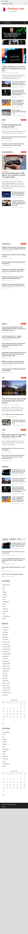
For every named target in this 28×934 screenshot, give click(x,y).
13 (14, 711)
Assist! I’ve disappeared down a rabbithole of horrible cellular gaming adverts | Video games (18, 102)
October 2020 (6, 690)
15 (21, 711)
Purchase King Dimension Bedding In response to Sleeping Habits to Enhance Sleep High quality (13, 560)
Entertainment (5, 171)
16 (24, 711)
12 (10, 711)
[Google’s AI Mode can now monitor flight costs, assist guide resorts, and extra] (14, 49)
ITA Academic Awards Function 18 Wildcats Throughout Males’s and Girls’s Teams (13, 144)
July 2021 (5, 673)
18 (7, 714)
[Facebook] (25, 3)
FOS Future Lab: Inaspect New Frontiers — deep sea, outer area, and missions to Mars (13, 285)
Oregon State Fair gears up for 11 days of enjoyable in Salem (18, 421)
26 (10, 716)
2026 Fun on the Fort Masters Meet (14, 414)
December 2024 (6, 663)
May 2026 (5, 634)
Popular (5, 539)
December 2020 (6, 687)
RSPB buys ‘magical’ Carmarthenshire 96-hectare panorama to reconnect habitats (13, 362)
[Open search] (24, 22)
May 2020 (5, 695)
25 (7, 716)
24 (3, 716)
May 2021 (5, 678)
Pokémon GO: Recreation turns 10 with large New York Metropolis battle (12, 277)
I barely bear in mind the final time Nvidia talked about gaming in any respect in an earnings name (19, 92)
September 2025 (7, 654)
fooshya (17, 72)
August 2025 (6, 656)
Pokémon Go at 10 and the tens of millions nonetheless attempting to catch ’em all (13, 270)
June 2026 (5, 632)
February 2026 (6, 642)
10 (3, 711)
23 (24, 714)
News (3, 122)
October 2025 (6, 651)
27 (14, 716)
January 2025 (6, 661)
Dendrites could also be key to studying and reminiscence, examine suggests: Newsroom (14, 248)
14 (17, 711)
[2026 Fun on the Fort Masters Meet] (3, 414)
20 (14, 714)
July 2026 (5, 629)
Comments (13, 539)
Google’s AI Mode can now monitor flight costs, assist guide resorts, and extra (14, 68)
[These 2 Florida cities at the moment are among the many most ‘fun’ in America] (6, 81)
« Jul (3, 723)
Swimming (5, 609)
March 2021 (6, 680)
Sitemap (3, 806)
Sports (4, 606)
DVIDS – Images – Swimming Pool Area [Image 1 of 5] (19, 111)
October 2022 (6, 666)
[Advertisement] (15, 17)
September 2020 (7, 692)
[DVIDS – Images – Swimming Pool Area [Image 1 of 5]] (6, 110)
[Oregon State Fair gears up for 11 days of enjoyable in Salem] (6, 420)
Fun (2, 396)
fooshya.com (16, 8)
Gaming (4, 594)
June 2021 (5, 675)
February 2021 (6, 683)
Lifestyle (5, 596)
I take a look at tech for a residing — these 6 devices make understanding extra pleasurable (18, 203)
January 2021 (6, 685)
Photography (6, 601)
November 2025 (7, 649)
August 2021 (6, 671)
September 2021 (7, 668)
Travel (3, 64)
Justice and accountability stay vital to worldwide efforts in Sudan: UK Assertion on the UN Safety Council (14, 328)
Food (3, 432)
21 (17, 714)
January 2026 (6, 644)
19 (10, 714)
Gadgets (5, 592)
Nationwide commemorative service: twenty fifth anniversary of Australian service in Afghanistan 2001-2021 (14, 354)
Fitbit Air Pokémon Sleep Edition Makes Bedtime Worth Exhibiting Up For (18, 193)
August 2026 (6, 627)
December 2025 (6, 646)
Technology (5, 611)
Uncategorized (6, 616)
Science (4, 604)
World (4, 618)
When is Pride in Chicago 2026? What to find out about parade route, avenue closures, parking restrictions (13, 457)
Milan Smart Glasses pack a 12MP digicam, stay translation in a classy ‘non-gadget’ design (13, 175)
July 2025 (5, 658)
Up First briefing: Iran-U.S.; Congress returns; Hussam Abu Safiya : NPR (12, 336)
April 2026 (5, 637)
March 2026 (6, 639)
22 (21, 714)
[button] (23, 33)
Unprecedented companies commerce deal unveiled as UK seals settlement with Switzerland (13, 345)
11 (7, 711)
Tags (19, 539)
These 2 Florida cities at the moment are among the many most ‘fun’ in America (19, 83)
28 (17, 716)
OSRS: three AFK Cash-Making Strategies (12, 574)
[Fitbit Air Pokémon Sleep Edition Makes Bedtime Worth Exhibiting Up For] (6, 192)
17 (3, 714)
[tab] (5, 539)
